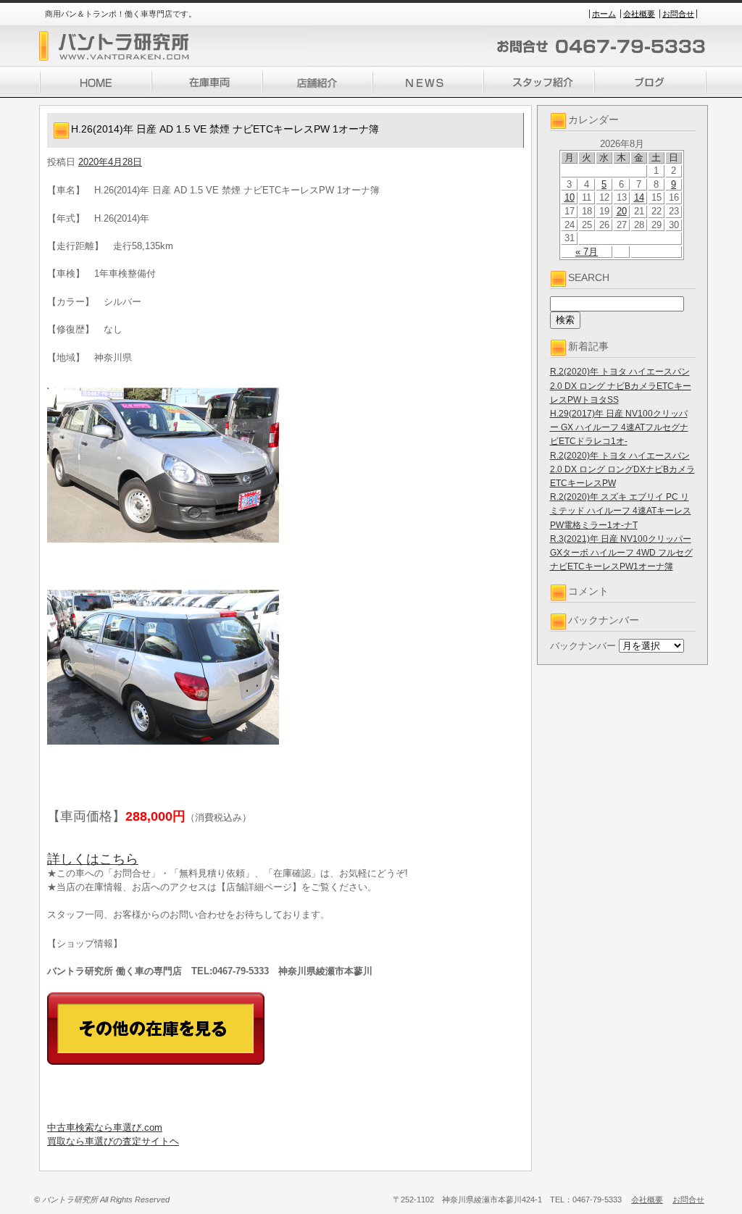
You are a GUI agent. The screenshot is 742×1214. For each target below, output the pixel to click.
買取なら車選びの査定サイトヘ (113, 1141)
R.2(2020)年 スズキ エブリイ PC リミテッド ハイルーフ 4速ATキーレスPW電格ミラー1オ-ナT (620, 510)
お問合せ (678, 13)
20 (622, 211)
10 (569, 197)
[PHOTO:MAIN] (285, 465)
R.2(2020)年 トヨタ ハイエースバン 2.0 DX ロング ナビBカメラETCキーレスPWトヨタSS (620, 385)
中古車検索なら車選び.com (104, 1127)
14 (639, 197)
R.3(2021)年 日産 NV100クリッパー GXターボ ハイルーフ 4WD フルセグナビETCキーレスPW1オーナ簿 (621, 553)
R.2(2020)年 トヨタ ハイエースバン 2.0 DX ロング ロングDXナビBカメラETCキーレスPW (622, 469)
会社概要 (639, 13)
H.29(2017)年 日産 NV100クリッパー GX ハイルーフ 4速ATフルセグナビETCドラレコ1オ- (619, 427)
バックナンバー (583, 645)
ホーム (604, 13)
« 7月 (586, 251)
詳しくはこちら (92, 859)
